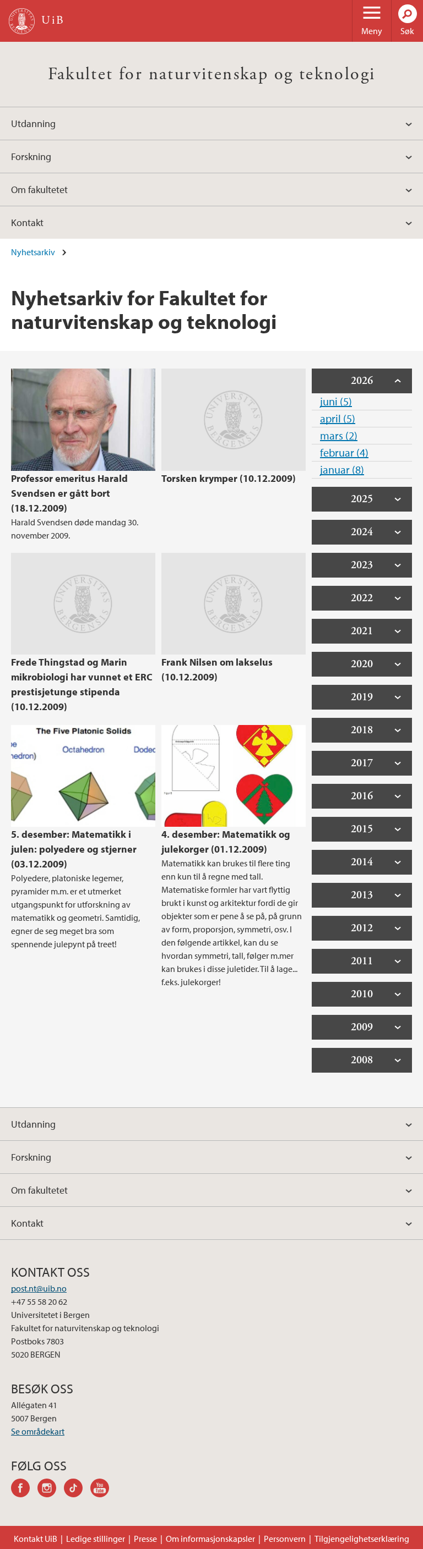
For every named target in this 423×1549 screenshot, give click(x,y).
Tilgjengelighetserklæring (361, 1538)
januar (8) (342, 469)
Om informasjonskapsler (210, 1538)
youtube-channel (103, 1490)
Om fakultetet (39, 189)
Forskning (31, 156)
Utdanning (33, 123)
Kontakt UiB (35, 1538)
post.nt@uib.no (39, 1288)
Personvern (285, 1538)
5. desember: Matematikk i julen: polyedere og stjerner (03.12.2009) (74, 849)
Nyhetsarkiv (33, 251)
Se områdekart (37, 1431)
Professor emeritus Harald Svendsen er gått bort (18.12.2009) (69, 493)
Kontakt (27, 222)
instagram (50, 1490)
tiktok (77, 1490)
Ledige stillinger (95, 1538)
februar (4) (344, 452)
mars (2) (338, 435)
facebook (24, 1490)
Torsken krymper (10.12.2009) (228, 478)
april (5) (337, 418)
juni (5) (336, 401)
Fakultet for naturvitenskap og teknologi (212, 74)
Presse (145, 1538)
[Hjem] (22, 21)
